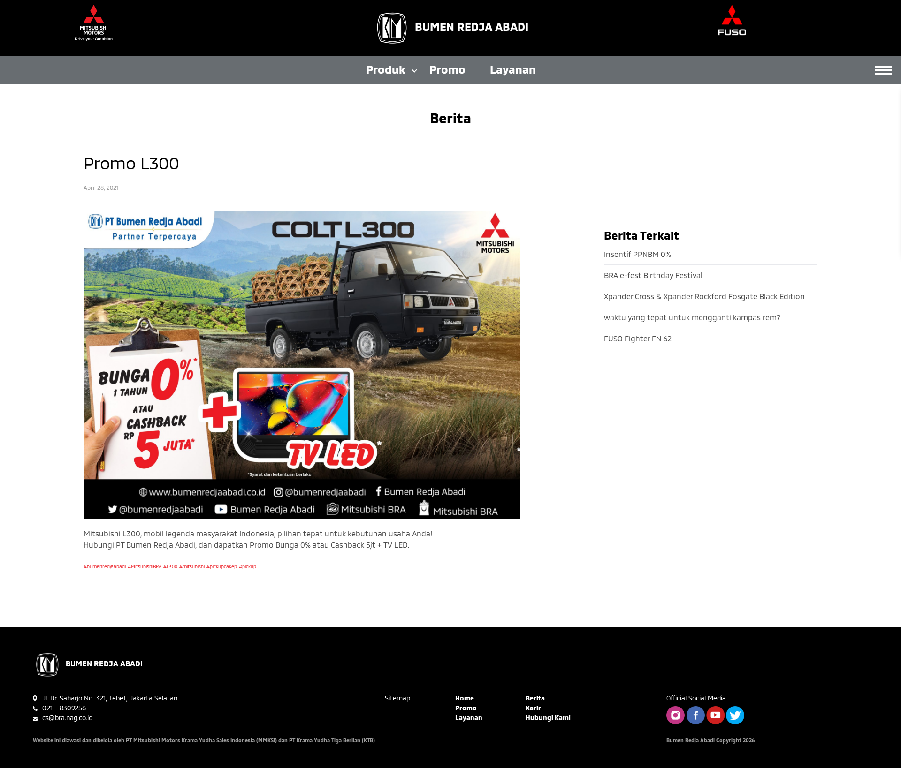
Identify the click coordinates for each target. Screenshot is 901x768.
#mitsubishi (192, 566)
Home (464, 698)
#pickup (247, 566)
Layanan (513, 69)
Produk (385, 69)
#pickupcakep (221, 566)
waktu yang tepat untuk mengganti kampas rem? (692, 317)
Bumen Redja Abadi (471, 26)
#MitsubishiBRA (144, 566)
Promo (447, 69)
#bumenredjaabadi (105, 566)
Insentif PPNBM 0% (637, 253)
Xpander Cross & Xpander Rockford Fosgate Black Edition (704, 296)
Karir (533, 708)
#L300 (170, 566)
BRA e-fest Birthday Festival (653, 275)
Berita (535, 698)
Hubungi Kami (548, 718)
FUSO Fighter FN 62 (638, 338)
